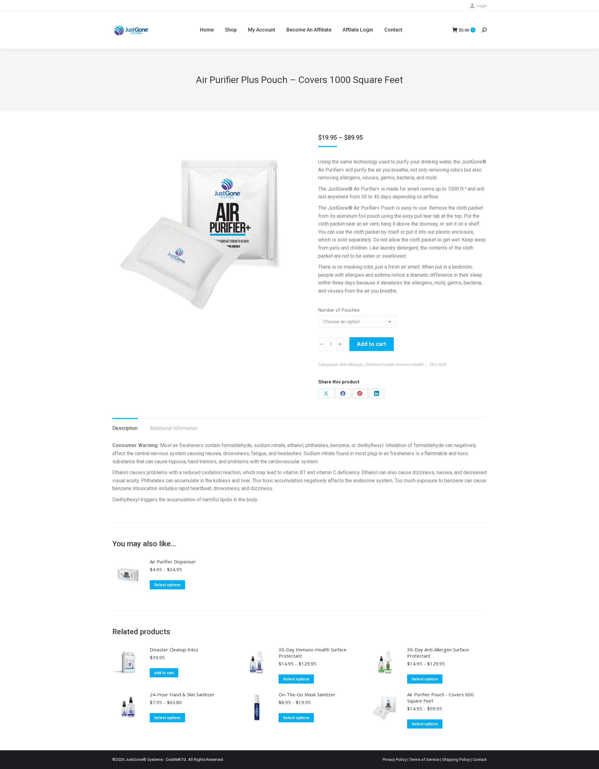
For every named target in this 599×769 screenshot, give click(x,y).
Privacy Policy (394, 759)
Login (481, 5)
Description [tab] (125, 428)
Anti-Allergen (351, 364)
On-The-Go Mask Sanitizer (307, 694)
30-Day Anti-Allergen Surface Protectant (438, 652)
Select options (167, 585)
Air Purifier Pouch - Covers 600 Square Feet (440, 697)
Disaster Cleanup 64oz (174, 649)
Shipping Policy (456, 759)
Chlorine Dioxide (379, 364)
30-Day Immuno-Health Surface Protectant (313, 652)
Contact (480, 759)
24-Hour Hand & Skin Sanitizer (182, 694)
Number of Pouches (339, 310)
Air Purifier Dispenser (173, 561)
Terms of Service (424, 759)
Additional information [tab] (174, 428)
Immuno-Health (410, 364)
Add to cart (371, 344)
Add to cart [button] (164, 673)
